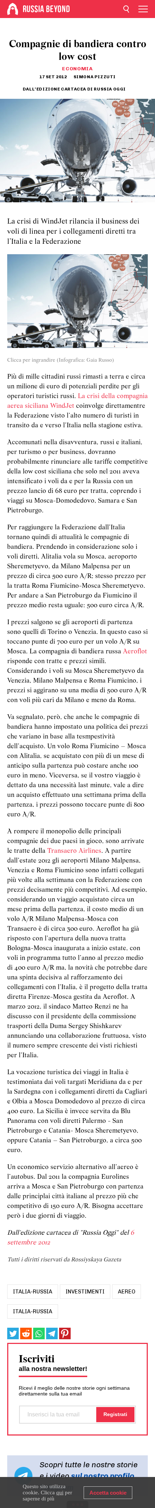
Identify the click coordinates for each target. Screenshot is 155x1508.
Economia (77, 69)
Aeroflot (135, 651)
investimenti (85, 1291)
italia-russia (32, 1291)
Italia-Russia (32, 1311)
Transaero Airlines (74, 851)
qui (59, 1492)
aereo (126, 1291)
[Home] (12, 9)
